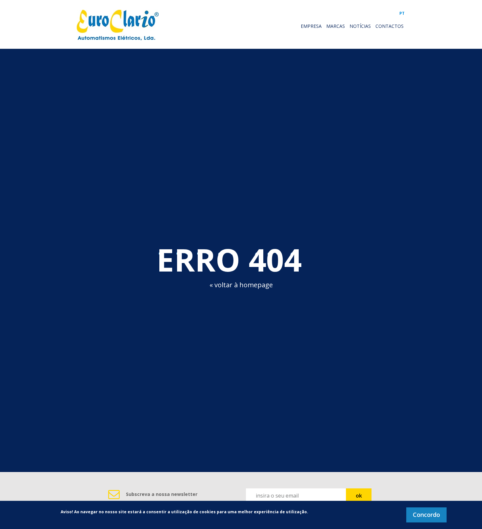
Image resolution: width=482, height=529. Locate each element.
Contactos (389, 26)
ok (359, 495)
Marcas (335, 26)
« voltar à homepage (241, 284)
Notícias (360, 26)
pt (402, 13)
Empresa (311, 26)
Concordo (426, 515)
